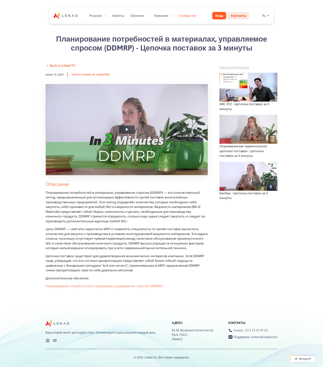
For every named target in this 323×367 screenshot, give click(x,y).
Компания (161, 16)
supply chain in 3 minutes (91, 74)
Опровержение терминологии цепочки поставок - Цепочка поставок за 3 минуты (243, 151)
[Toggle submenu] (104, 15)
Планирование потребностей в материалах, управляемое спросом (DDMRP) (104, 286)
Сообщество (187, 16)
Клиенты (118, 16)
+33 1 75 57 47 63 (256, 330)
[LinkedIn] (48, 340)
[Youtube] (55, 340)
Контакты (238, 16)
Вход (219, 16)
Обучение (137, 16)
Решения (95, 16)
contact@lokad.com (264, 337)
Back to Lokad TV (62, 65)
